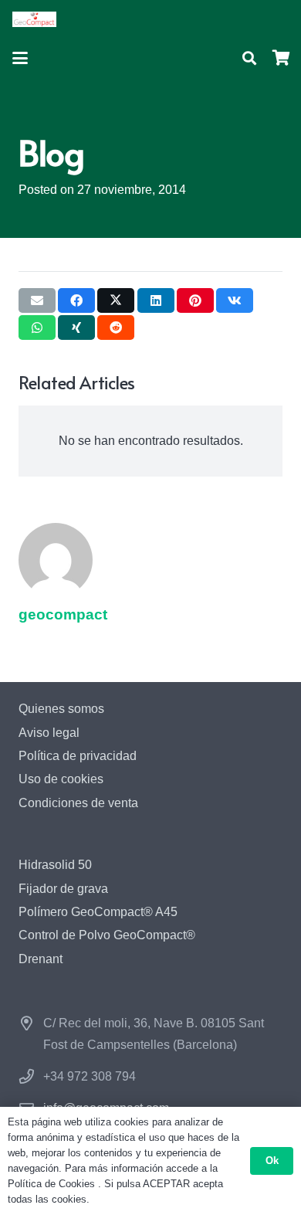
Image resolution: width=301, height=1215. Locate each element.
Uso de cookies (61, 779)
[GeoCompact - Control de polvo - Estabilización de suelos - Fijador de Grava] (34, 19)
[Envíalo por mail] (37, 300)
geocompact (63, 614)
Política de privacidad (78, 755)
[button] (20, 58)
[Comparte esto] (76, 300)
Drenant (41, 959)
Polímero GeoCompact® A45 (98, 911)
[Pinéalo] (195, 300)
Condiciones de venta (78, 802)
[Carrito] (282, 58)
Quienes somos (61, 708)
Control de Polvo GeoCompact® (107, 935)
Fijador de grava (63, 888)
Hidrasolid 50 (55, 864)
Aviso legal (49, 732)
